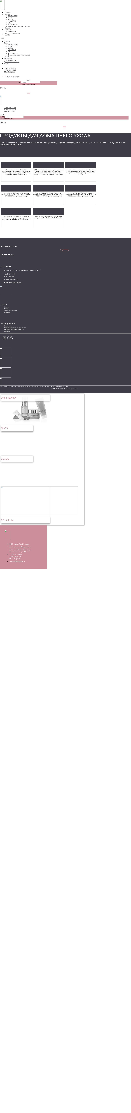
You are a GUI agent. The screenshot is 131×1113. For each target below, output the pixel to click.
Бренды (7, 14)
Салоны (7, 28)
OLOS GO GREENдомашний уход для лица (48, 165)
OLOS (10, 17)
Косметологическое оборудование (19, 26)
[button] (31, 38)
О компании (12, 31)
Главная (8, 12)
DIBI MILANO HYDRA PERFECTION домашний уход (16, 211)
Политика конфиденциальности (14, 329)
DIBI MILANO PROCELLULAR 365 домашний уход (80, 188)
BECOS (10, 19)
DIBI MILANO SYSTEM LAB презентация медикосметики (16, 165)
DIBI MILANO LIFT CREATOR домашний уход (16, 188)
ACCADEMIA (12, 24)
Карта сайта (8, 326)
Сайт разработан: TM (121, 392)
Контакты (8, 29)
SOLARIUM (12, 21)
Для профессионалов (12, 33)
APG (9, 23)
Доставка (7, 331)
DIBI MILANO (12, 16)
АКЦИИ (7, 35)
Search (19, 82)
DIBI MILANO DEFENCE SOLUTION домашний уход (48, 188)
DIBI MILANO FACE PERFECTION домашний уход (48, 211)
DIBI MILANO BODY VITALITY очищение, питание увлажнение (80, 165)
